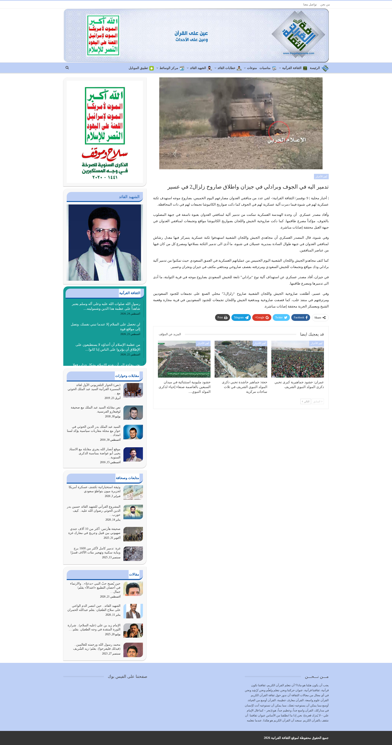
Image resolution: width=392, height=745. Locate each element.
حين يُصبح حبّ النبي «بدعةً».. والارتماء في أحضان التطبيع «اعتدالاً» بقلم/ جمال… (95, 587)
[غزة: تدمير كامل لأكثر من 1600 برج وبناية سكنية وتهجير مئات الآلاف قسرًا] (133, 553)
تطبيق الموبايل (138, 68)
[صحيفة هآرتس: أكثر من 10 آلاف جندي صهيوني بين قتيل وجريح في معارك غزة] (133, 534)
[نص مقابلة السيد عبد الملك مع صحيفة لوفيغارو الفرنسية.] (133, 413)
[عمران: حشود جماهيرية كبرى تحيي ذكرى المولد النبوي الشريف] (297, 359)
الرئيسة (315, 68)
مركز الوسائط (168, 68)
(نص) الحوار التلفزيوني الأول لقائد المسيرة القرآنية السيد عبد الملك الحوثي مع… (94, 389)
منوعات (252, 68)
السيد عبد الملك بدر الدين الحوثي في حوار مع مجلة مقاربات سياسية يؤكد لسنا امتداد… (93, 431)
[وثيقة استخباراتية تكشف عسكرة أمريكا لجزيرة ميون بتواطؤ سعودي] (133, 492)
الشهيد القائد (198, 68)
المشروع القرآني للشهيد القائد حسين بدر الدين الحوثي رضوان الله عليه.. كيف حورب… (93, 510)
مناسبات (265, 68)
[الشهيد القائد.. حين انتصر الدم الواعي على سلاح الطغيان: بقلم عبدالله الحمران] (133, 611)
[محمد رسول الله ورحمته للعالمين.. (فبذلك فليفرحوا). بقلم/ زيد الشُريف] (133, 650)
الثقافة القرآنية (291, 68)
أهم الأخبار (321, 176)
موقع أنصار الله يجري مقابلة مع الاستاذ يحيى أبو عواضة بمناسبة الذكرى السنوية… (94, 453)
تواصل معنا (310, 4)
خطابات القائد (226, 68)
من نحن (325, 4)
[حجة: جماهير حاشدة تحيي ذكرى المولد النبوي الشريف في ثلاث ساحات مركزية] (241, 359)
